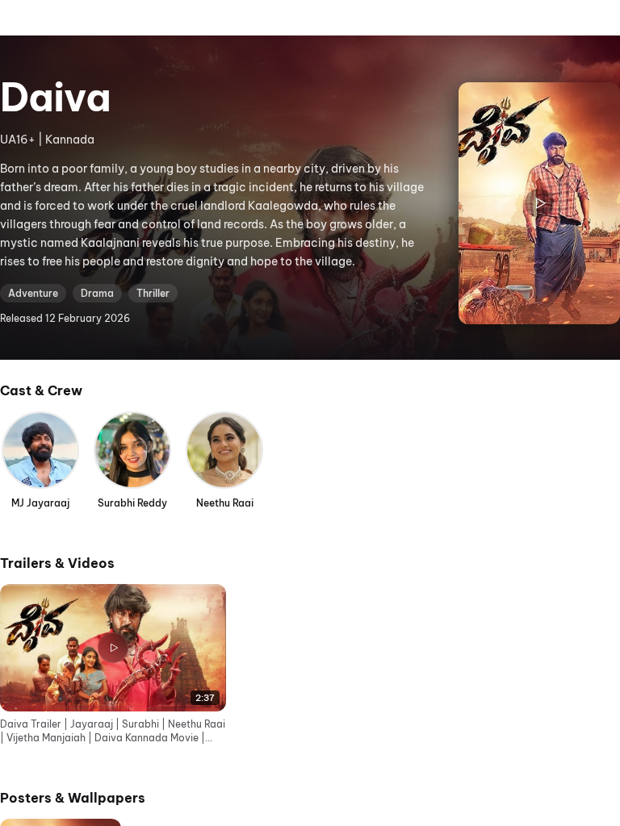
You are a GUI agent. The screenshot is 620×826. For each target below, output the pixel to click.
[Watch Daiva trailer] (539, 203)
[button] (113, 664)
